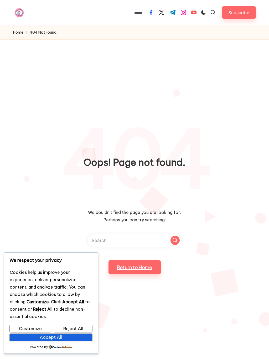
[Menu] (137, 12)
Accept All (51, 337)
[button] (239, 12)
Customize (30, 328)
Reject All (73, 328)
